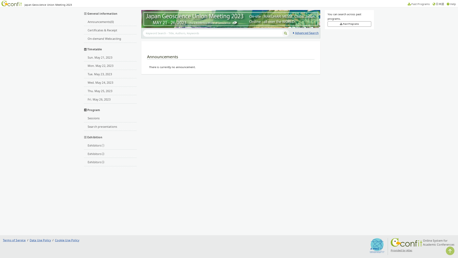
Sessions (94, 118)
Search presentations (102, 127)
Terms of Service (14, 240)
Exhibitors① (96, 145)
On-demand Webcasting (104, 39)
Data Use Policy (40, 240)
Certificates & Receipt (102, 30)
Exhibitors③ (96, 162)
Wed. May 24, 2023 (100, 83)
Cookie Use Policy (67, 240)
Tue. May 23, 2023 (100, 74)
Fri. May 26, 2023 (99, 99)
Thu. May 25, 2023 (100, 91)
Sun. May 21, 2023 (100, 57)
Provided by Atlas (401, 250)
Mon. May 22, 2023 (100, 66)
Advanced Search (307, 33)
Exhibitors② (96, 154)
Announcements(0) (101, 22)
